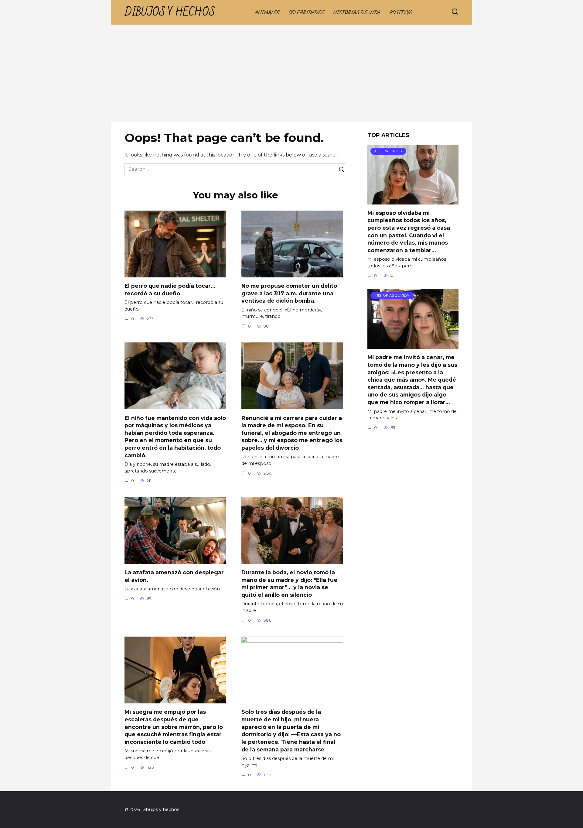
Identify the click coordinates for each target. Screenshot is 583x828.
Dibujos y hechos (169, 12)
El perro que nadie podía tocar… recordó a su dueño (169, 290)
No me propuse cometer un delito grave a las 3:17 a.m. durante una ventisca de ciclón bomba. (289, 293)
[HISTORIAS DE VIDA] (413, 345)
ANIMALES (266, 12)
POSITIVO (400, 12)
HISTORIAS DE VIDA (356, 12)
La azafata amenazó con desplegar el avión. (174, 576)
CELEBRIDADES (306, 12)
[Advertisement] (291, 76)
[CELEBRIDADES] (413, 201)
